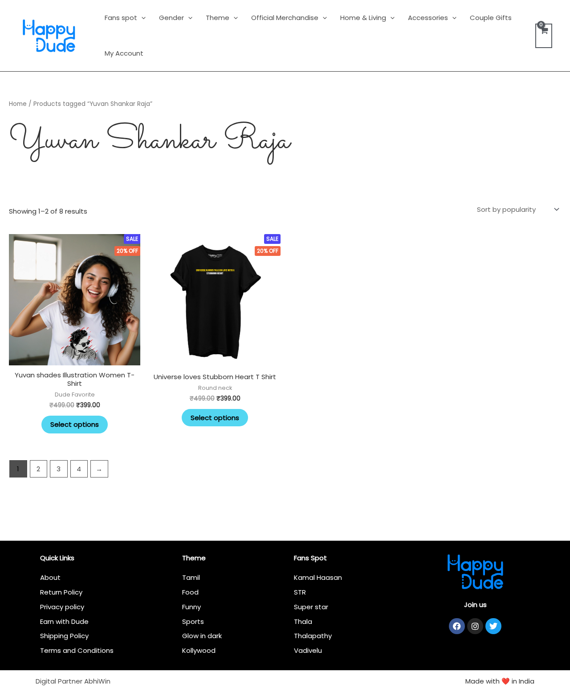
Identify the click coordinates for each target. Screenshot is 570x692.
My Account (124, 53)
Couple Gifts (491, 17)
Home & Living (363, 17)
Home (18, 104)
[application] (141, 17)
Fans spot (121, 17)
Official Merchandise (284, 17)
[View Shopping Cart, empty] (543, 36)
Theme (217, 17)
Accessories (428, 17)
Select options (74, 424)
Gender (171, 17)
